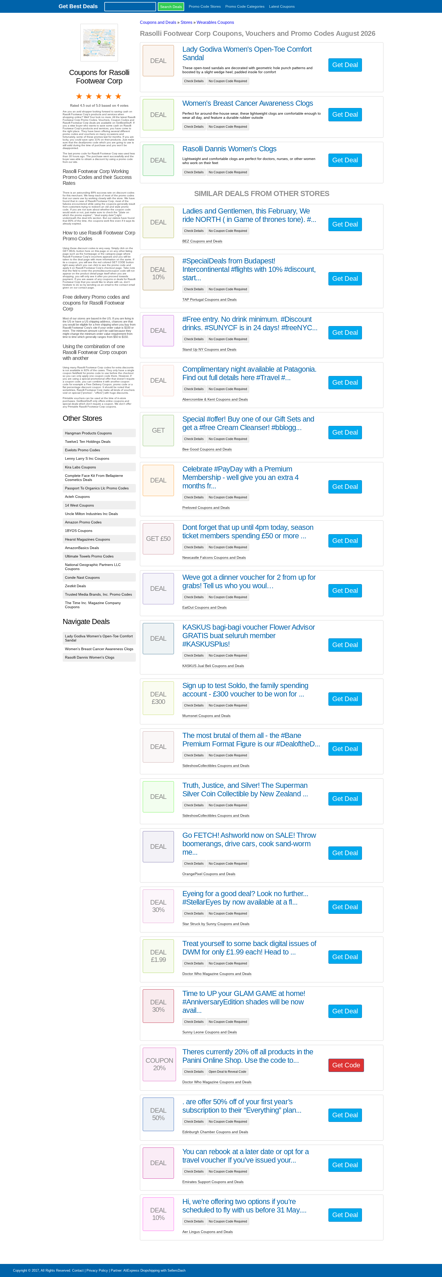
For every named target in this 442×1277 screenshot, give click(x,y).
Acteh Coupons (77, 497)
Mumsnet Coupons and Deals (206, 716)
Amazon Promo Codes (83, 522)
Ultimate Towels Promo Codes (89, 556)
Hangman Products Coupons (88, 433)
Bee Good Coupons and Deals (207, 449)
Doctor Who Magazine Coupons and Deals (216, 974)
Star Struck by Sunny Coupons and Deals (215, 924)
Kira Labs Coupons (80, 467)
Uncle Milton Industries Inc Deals (91, 514)
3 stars (99, 96)
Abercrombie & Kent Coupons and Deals (215, 399)
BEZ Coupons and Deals (202, 241)
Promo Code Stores (205, 6)
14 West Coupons (79, 505)
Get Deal (345, 64)
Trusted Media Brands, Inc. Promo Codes (98, 594)
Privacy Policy (97, 1270)
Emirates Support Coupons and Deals (213, 1182)
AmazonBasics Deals (82, 548)
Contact (78, 1270)
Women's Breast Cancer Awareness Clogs (99, 649)
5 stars (119, 96)
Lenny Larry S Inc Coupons (87, 458)
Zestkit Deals (75, 586)
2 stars (89, 96)
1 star (79, 96)
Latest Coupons (282, 6)
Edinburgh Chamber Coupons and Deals (215, 1132)
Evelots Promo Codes (82, 450)
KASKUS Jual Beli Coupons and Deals (213, 666)
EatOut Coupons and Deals (204, 607)
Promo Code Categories (244, 6)
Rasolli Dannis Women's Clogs (89, 657)
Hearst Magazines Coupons (87, 539)
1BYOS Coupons (78, 531)
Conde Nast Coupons (82, 577)
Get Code (346, 1065)
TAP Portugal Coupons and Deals (209, 299)
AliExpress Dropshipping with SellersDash (154, 1270)
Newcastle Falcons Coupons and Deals (214, 557)
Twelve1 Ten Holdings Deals (87, 441)
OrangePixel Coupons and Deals (208, 874)
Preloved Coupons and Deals (206, 508)
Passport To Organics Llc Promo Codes (97, 488)
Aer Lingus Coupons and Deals (207, 1232)
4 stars (109, 96)
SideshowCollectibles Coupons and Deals (215, 766)
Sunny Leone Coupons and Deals (209, 1032)
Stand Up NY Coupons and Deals (209, 349)
